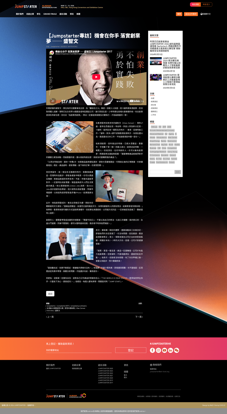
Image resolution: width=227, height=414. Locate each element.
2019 (164, 127)
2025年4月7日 (169, 71)
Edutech (173, 155)
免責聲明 (161, 396)
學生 (39, 14)
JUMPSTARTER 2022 (105, 373)
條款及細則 (140, 396)
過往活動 (63, 14)
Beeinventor (172, 141)
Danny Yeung (172, 152)
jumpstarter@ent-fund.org (159, 371)
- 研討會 (153, 105)
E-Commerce (155, 155)
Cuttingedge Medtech (158, 152)
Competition (172, 148)
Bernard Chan (155, 145)
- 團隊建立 (154, 111)
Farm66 (174, 159)
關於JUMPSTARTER (53, 368)
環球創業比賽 (77, 368)
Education (164, 155)
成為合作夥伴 (191, 14)
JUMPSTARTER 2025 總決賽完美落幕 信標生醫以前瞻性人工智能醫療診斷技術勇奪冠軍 (172, 63)
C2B (159, 148)
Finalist (152, 162)
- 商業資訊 (154, 101)
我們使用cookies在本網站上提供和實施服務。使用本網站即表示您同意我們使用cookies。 (113, 411)
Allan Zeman (80, 308)
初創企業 (30, 14)
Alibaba (152, 137)
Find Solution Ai (162, 162)
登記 (131, 350)
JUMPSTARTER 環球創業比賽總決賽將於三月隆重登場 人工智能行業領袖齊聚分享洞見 (171, 80)
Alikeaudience (161, 137)
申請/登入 (206, 4)
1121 (160, 127)
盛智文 (57, 310)
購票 (179, 14)
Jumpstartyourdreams (79, 306)
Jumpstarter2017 (63, 306)
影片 (125, 375)
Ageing (171, 134)
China (164, 148)
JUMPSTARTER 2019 (105, 380)
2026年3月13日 (156, 54)
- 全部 (152, 98)
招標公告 (177, 396)
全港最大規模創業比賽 (55, 308)
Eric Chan (166, 159)
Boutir (171, 145)
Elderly (152, 159)
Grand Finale (50, 14)
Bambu (163, 141)
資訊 (72, 14)
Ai (176, 134)
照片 (125, 377)
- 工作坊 (153, 114)
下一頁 (138, 317)
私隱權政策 (169, 396)
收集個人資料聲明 (151, 396)
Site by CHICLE (219, 405)
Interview (50, 310)
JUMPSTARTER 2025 (105, 368)
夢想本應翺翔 (70, 308)
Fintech (172, 162)
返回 (50, 293)
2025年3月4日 (169, 88)
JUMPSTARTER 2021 (105, 375)
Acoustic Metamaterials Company (162, 130)
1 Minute (154, 127)
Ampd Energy (155, 141)
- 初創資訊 (154, 108)
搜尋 (177, 172)
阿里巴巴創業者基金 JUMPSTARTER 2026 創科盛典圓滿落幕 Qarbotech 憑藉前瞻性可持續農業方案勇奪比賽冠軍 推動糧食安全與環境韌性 (165, 46)
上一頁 (50, 317)
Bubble (177, 145)
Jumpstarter (51, 306)
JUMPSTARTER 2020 (105, 378)
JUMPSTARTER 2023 (105, 371)
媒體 (78, 14)
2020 (169, 127)
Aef (166, 134)
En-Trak (159, 159)
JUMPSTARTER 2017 (105, 382)
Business (153, 148)
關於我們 (20, 14)
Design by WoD (207, 405)
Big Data (164, 145)
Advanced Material (157, 134)
